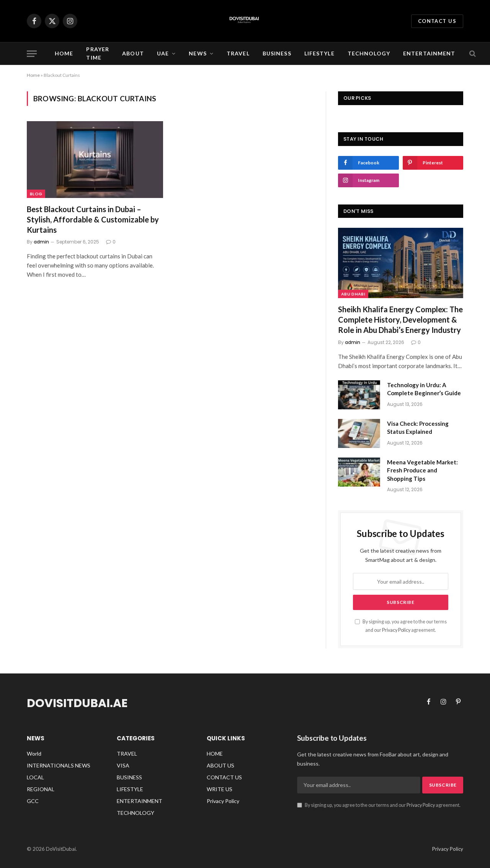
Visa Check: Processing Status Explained (418, 427)
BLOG (36, 194)
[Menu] (32, 53)
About (133, 53)
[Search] (472, 53)
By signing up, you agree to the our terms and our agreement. (382, 805)
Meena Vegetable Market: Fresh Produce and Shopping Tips (422, 470)
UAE (163, 53)
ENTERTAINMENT (429, 53)
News (197, 53)
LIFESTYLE (319, 53)
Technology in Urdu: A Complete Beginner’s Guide (424, 388)
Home (64, 53)
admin (41, 241)
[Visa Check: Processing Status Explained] (359, 433)
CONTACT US (437, 21)
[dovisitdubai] (245, 21)
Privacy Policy (396, 630)
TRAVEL (238, 53)
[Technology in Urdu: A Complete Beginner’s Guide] (359, 394)
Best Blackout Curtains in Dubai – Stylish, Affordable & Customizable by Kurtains (93, 219)
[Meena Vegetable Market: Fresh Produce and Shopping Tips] (359, 472)
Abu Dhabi (353, 294)
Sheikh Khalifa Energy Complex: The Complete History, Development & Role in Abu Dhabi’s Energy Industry (400, 319)
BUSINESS (277, 53)
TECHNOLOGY (369, 53)
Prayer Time (97, 53)
